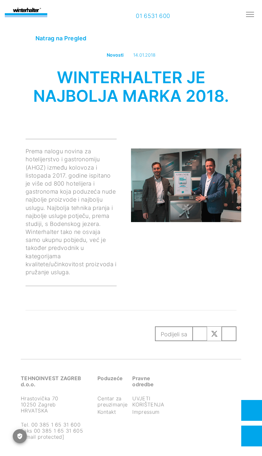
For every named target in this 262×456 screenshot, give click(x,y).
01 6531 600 (152, 15)
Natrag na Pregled (60, 38)
